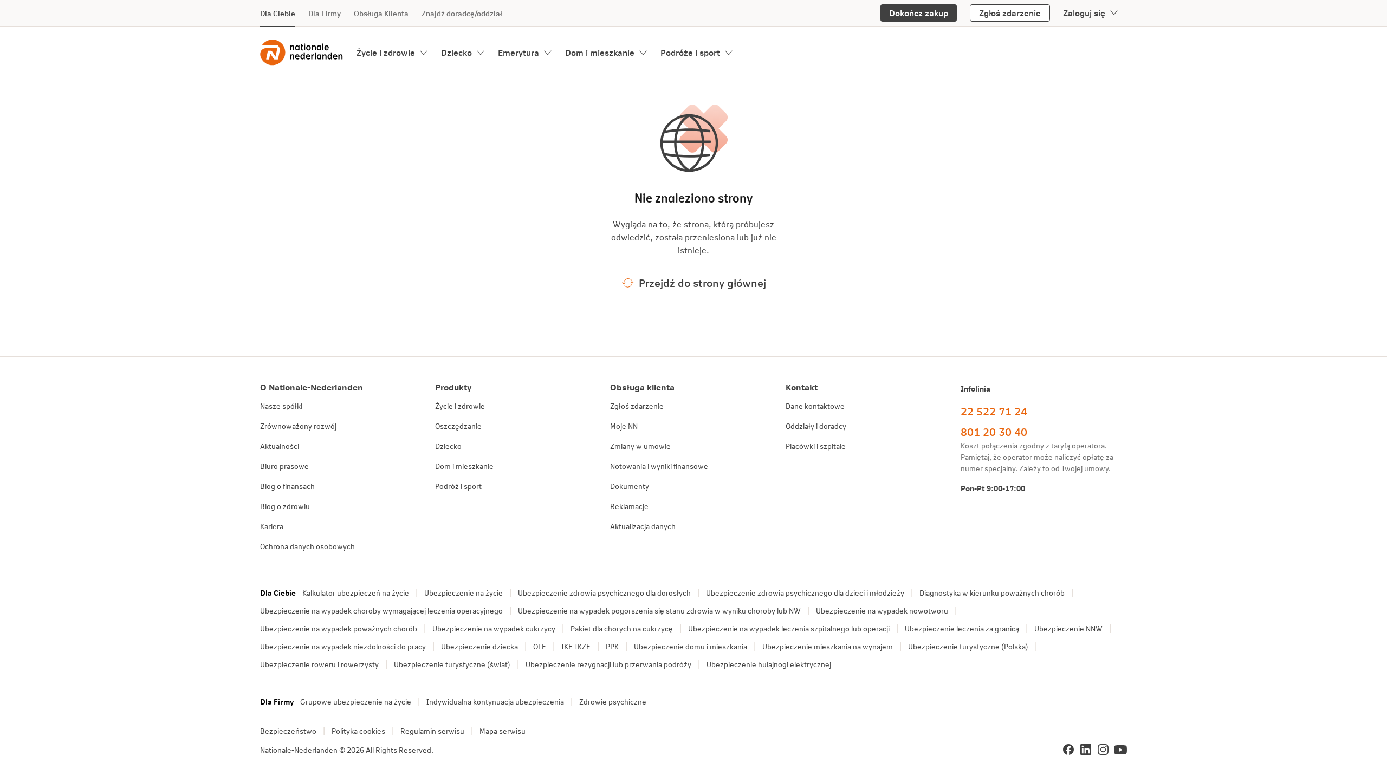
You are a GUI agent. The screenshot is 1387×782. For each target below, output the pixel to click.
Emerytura (518, 52)
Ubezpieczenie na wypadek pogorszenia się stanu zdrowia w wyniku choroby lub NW (659, 610)
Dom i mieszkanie (599, 52)
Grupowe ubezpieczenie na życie (355, 701)
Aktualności (279, 446)
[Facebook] (1068, 749)
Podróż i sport (458, 486)
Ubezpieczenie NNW (1068, 628)
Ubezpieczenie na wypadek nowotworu (882, 610)
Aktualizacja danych (643, 526)
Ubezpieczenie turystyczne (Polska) (968, 646)
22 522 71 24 (994, 411)
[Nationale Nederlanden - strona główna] (301, 53)
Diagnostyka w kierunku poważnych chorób (992, 593)
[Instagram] (1103, 749)
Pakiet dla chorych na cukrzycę (622, 628)
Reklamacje (629, 506)
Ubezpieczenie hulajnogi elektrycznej (769, 664)
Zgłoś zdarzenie (637, 406)
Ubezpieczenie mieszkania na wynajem (827, 646)
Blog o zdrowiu (285, 506)
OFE (539, 646)
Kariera (271, 526)
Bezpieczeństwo (288, 731)
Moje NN (624, 426)
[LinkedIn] (1085, 749)
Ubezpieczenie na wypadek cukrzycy (493, 628)
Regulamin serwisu (432, 731)
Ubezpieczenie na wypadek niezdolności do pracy (343, 646)
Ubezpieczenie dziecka (479, 646)
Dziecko (456, 52)
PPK (612, 646)
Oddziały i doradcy (816, 426)
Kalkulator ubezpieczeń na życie (355, 593)
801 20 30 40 (994, 432)
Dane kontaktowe (815, 406)
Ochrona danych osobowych (307, 546)
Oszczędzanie (458, 426)
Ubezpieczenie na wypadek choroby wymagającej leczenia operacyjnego (381, 610)
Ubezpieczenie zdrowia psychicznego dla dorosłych (604, 593)
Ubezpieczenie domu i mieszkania (690, 646)
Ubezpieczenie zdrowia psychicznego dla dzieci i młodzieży (805, 593)
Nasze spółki (281, 406)
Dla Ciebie (277, 13)
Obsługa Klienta (381, 13)
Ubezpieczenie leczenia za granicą (962, 628)
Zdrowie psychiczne (612, 701)
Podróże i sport (690, 52)
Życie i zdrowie (386, 52)
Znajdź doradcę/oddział (462, 13)
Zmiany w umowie (640, 446)
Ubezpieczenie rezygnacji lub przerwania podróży (608, 664)
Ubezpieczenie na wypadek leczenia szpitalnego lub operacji (789, 628)
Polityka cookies (358, 731)
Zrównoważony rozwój (298, 426)
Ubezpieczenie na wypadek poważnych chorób (338, 628)
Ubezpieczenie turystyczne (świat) (452, 664)
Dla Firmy (324, 13)
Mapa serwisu (502, 731)
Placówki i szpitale (816, 446)
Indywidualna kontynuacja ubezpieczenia (495, 701)
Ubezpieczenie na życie (463, 593)
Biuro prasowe (284, 466)
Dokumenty (629, 486)
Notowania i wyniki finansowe (659, 466)
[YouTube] (1120, 749)
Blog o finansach (287, 486)
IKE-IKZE (576, 646)
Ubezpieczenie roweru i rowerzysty (319, 664)
